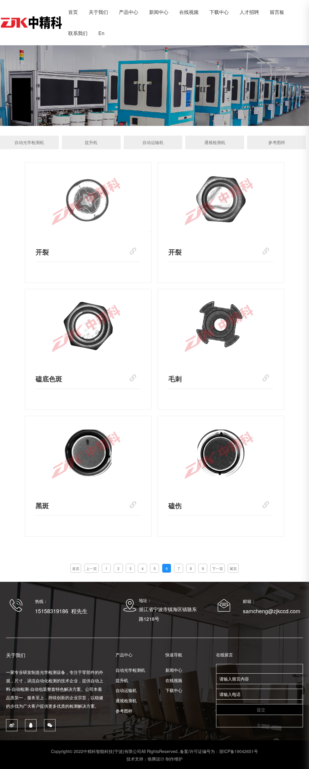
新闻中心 (158, 11)
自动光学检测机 (29, 142)
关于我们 (98, 11)
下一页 (217, 568)
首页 (73, 11)
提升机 (91, 142)
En (101, 33)
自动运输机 (153, 142)
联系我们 (78, 33)
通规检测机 (214, 142)
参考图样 (276, 142)
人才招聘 (249, 11)
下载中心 (219, 11)
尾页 (233, 568)
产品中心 (128, 11)
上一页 (91, 568)
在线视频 (189, 11)
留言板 (277, 11)
